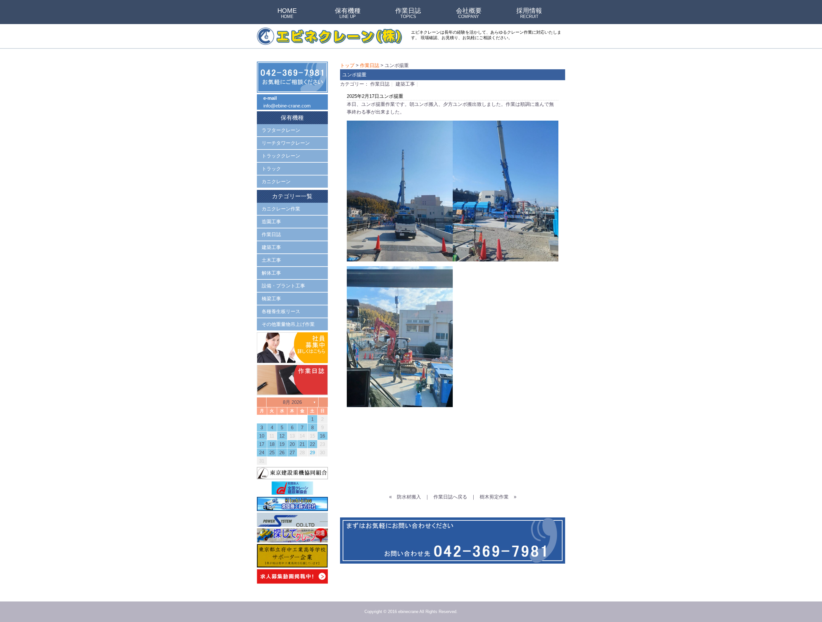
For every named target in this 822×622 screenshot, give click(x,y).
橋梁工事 (271, 298)
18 (272, 444)
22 (312, 444)
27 (292, 452)
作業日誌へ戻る (450, 496)
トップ (347, 65)
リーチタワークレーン (286, 143)
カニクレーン (276, 181)
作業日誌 (408, 13)
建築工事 (405, 84)
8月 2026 (292, 402)
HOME (287, 13)
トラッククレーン (281, 155)
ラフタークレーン (281, 130)
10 (261, 436)
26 (281, 452)
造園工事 (271, 221)
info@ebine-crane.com (287, 105)
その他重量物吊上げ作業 (288, 324)
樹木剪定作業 (494, 496)
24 (261, 452)
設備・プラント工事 (283, 285)
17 (261, 444)
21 (302, 444)
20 (292, 444)
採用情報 (529, 13)
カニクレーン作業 (281, 208)
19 (281, 444)
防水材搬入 (409, 496)
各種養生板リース (281, 311)
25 (272, 452)
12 (281, 436)
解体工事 (271, 273)
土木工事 (271, 260)
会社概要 (469, 13)
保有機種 (348, 13)
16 (322, 436)
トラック (271, 168)
